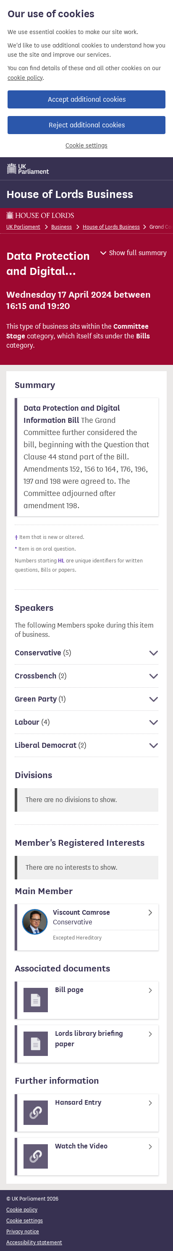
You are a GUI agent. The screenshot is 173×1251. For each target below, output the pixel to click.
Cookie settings (86, 145)
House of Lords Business (69, 194)
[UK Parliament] (28, 168)
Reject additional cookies (87, 125)
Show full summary (138, 253)
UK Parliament (23, 227)
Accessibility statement (34, 1242)
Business (61, 227)
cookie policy (25, 78)
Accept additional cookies (87, 99)
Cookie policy (21, 1209)
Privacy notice (22, 1231)
